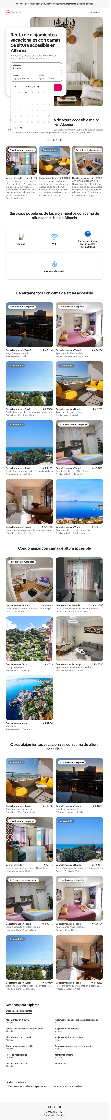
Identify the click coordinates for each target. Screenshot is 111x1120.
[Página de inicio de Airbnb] (13, 12)
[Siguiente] (60, 140)
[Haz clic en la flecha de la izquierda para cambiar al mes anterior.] (15, 87)
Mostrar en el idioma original (79, 3)
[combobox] (36, 68)
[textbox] (23, 78)
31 (21, 128)
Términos (60, 1115)
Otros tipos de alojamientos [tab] (19, 1011)
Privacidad (49, 1115)
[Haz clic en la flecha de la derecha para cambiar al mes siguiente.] (49, 87)
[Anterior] (48, 140)
